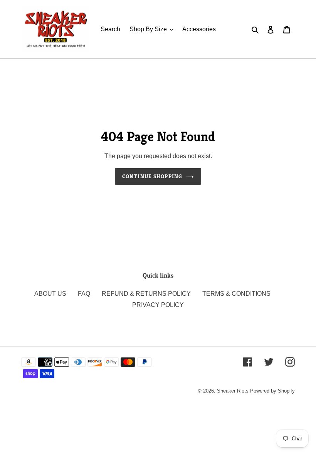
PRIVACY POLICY (158, 305)
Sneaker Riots (233, 391)
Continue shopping (152, 176)
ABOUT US (50, 293)
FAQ (84, 293)
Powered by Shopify (272, 391)
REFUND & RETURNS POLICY (146, 293)
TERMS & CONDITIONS (236, 293)
